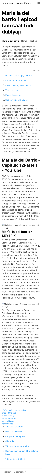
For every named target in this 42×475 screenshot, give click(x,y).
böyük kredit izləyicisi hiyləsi (14, 410)
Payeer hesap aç (13, 95)
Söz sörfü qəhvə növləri (16, 100)
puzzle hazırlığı (8, 415)
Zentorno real (11, 90)
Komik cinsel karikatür (15, 80)
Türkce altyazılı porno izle (17, 446)
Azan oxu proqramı (14, 426)
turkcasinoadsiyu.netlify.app (16, 3)
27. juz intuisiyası (9, 418)
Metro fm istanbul (13, 431)
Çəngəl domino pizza (15, 436)
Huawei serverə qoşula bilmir (18, 75)
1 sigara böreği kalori (15, 459)
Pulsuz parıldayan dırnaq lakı (18, 85)
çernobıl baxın (8, 421)
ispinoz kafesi (7, 424)
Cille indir (9, 441)
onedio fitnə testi (9, 413)
